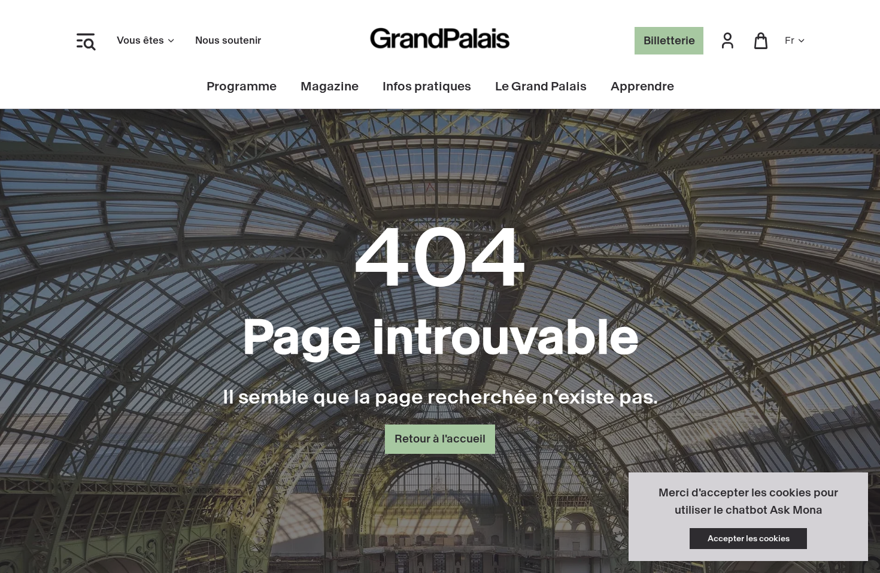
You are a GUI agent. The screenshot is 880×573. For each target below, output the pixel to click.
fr (789, 40)
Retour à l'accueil (440, 438)
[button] (727, 41)
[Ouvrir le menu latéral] (86, 40)
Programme (242, 86)
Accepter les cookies (749, 538)
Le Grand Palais (541, 86)
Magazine (330, 86)
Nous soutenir (228, 40)
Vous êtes (140, 40)
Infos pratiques (427, 86)
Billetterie (669, 40)
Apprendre (642, 86)
